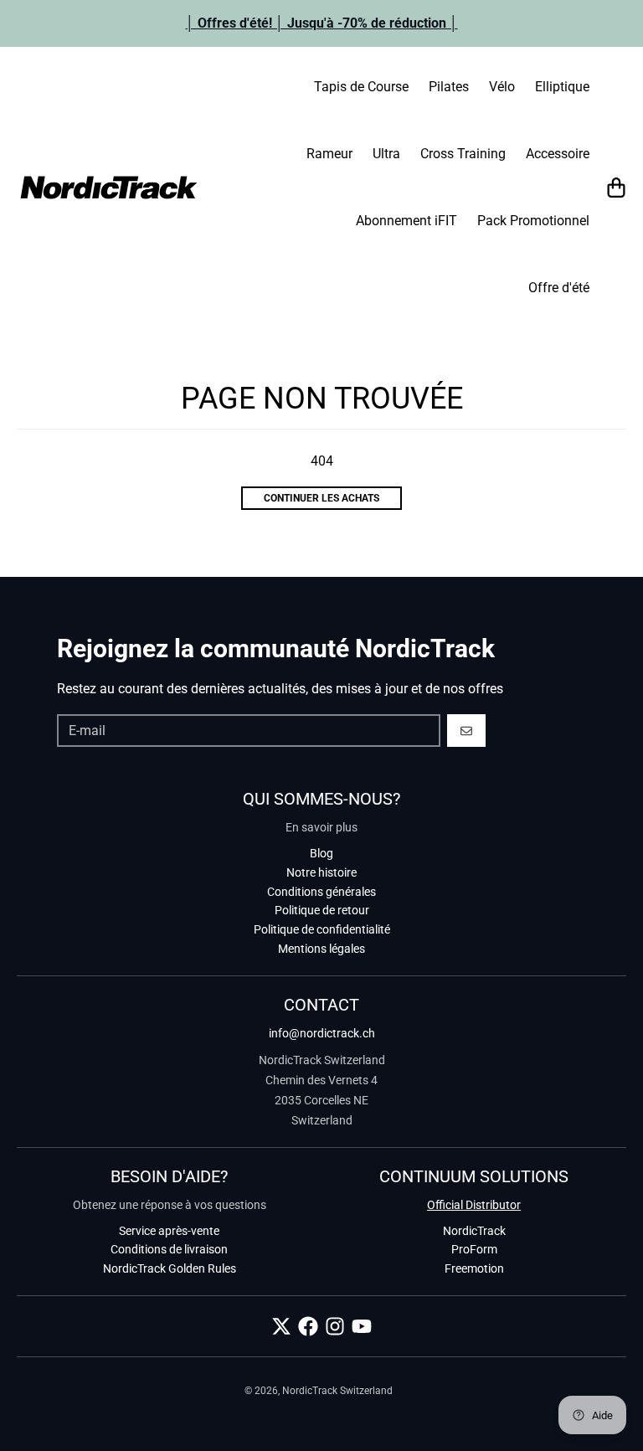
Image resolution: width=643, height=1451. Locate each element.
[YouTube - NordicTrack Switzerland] (362, 1326)
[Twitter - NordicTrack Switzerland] (281, 1326)
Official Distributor (474, 1205)
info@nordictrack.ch (322, 1033)
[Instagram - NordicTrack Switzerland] (335, 1326)
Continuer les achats (321, 498)
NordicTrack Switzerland (337, 1391)
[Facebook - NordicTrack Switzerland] (308, 1326)
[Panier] (616, 188)
